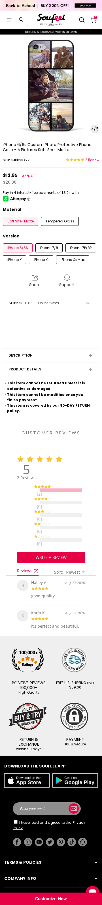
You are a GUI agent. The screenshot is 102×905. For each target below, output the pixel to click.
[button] (9, 19)
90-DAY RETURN (75, 405)
